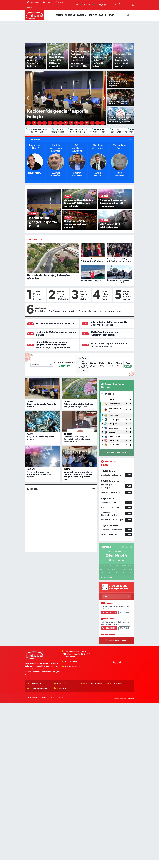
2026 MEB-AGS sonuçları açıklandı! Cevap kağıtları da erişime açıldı (127, 297)
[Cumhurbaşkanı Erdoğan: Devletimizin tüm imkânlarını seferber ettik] (79, 421)
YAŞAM (30, 401)
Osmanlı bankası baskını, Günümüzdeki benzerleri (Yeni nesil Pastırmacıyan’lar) (79, 148)
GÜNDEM (81, 15)
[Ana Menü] (132, 15)
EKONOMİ (70, 15)
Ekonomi (32, 488)
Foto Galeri (34, 2)
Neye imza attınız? (100, 146)
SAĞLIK (103, 15)
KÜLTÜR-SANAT (41, 308)
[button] (28, 98)
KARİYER (92, 15)
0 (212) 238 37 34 (110, 628)
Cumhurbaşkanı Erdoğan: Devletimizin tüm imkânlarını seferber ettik (77, 439)
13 (92, 123)
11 (81, 123)
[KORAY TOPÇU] (79, 162)
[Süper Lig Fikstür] (130, 463)
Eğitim (126, 291)
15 (103, 123)
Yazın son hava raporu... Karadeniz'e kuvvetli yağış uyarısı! (39, 474)
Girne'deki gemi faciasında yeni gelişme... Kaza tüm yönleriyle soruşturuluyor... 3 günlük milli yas (53, 345)
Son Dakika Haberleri (38, 688)
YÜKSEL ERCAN (37, 173)
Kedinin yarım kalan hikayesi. (122, 148)
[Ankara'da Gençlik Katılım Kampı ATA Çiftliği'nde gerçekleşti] (79, 388)
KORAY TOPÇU (79, 173)
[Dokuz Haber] (34, 15)
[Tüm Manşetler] (130, 239)
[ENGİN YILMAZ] (100, 162)
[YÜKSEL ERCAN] (37, 162)
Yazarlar (60, 2)
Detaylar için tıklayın (116, 452)
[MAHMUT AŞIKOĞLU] (121, 162)
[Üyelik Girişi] (132, 5)
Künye (29, 7)
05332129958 (71, 662)
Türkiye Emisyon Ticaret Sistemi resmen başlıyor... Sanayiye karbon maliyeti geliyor (105, 297)
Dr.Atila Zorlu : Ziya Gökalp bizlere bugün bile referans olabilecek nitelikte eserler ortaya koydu (79, 311)
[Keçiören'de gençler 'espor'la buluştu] (44, 209)
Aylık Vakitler (107, 577)
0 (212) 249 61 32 (110, 612)
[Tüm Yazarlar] (130, 139)
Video (48, 2)
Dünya (67, 469)
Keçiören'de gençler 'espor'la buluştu (55, 323)
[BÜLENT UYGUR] (58, 162)
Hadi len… (58, 145)
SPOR (111, 15)
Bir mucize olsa (37, 146)
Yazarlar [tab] (34, 139)
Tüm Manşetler (116, 683)
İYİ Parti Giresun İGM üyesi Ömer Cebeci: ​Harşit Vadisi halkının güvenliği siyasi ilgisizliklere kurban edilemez (62, 297)
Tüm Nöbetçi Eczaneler (117, 640)
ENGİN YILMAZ (100, 173)
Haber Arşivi (62, 688)
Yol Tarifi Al (125, 612)
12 (87, 123)
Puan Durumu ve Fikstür (92, 683)
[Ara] (128, 15)
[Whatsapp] (114, 662)
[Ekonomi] (93, 489)
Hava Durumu (36, 683)
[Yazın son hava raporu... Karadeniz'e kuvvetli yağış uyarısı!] (42, 456)
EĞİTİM (59, 15)
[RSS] (119, 662)
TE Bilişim (130, 699)
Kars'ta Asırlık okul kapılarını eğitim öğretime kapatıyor (84, 297)
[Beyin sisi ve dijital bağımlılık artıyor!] (42, 421)
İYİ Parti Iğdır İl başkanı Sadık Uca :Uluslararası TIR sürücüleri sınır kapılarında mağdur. (38, 297)
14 (98, 123)
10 (76, 123)
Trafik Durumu (62, 683)
